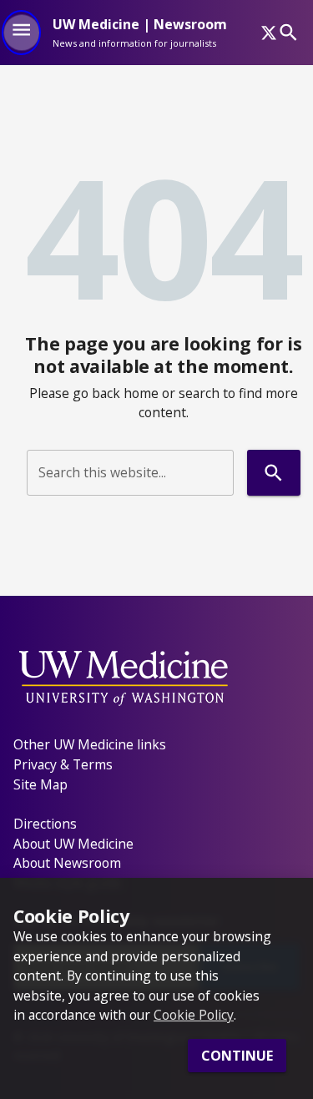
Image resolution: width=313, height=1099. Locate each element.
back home (125, 393)
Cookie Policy (194, 1015)
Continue (237, 1055)
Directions (45, 823)
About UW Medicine (73, 843)
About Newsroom (67, 863)
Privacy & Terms (63, 764)
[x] (269, 33)
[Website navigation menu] (21, 32)
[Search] (288, 32)
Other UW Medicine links (89, 744)
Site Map (40, 784)
